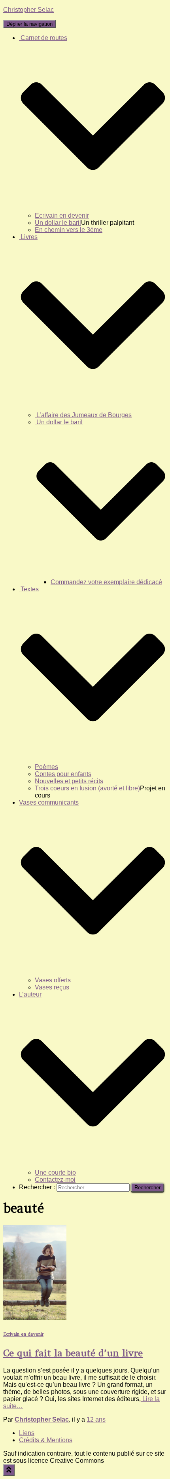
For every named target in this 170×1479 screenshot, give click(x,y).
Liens (26, 1433)
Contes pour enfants (63, 774)
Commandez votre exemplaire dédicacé (106, 582)
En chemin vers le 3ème (68, 229)
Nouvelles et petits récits (69, 781)
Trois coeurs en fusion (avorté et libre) (87, 788)
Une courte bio (55, 1172)
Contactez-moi (55, 1179)
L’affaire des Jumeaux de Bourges (83, 415)
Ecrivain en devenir (62, 215)
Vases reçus (52, 987)
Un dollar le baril (58, 222)
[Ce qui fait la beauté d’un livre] (34, 1317)
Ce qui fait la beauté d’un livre (73, 1353)
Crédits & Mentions (45, 1440)
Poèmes (46, 766)
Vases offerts (53, 980)
